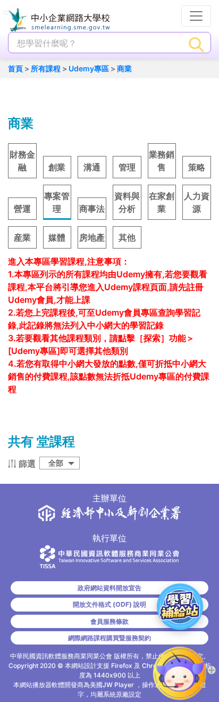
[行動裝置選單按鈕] (196, 16)
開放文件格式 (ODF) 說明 (109, 604)
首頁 (15, 68)
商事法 (92, 208)
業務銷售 (161, 160)
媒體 (56, 237)
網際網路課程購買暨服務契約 (109, 638)
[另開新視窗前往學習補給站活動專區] (179, 606)
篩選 (27, 463)
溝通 (91, 167)
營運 (22, 208)
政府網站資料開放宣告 (109, 588)
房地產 (92, 237)
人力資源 (196, 202)
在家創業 (161, 202)
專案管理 (57, 202)
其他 (127, 237)
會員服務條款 (109, 621)
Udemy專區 (89, 68)
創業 (56, 167)
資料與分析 (127, 202)
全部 (55, 462)
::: (6, 12)
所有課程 (46, 68)
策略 (196, 167)
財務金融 (22, 160)
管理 (127, 167)
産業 (22, 237)
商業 (124, 68)
